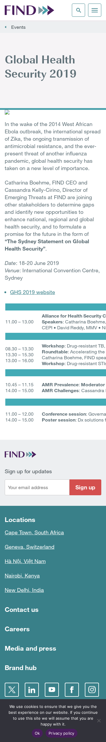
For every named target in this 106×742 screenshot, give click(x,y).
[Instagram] (92, 690)
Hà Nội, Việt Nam (25, 561)
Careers (17, 629)
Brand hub (21, 668)
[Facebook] (72, 690)
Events (18, 27)
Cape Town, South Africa (34, 532)
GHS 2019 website (32, 292)
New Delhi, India (24, 590)
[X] (12, 690)
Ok (37, 733)
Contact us (22, 609)
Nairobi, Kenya (22, 575)
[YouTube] (52, 690)
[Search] (78, 10)
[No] (99, 720)
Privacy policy (61, 733)
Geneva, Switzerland (29, 546)
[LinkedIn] (32, 690)
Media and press (30, 648)
